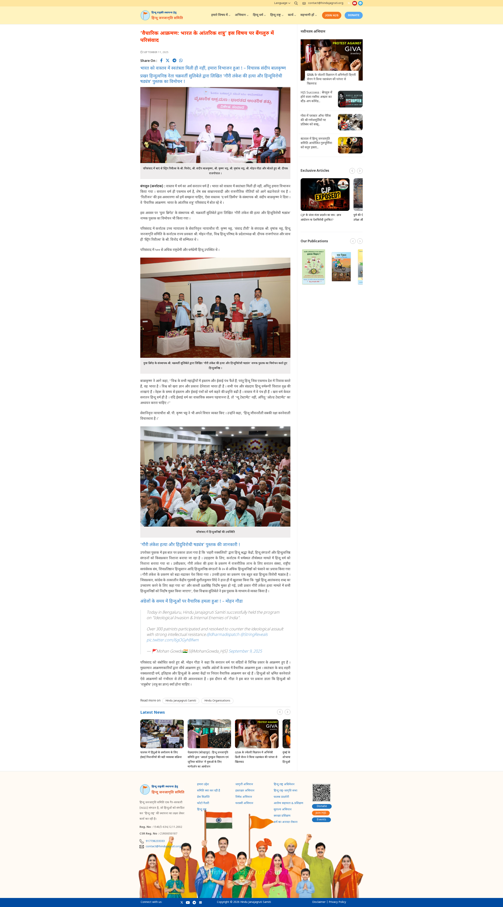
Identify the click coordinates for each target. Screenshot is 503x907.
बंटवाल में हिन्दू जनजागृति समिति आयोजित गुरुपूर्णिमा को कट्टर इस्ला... (316, 143)
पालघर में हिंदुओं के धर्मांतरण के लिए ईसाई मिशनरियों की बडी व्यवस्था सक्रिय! (161, 755)
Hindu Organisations (217, 701)
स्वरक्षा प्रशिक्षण (282, 816)
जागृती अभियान (244, 784)
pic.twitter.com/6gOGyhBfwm (173, 640)
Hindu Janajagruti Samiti (180, 701)
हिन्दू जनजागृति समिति (167, 18)
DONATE (353, 15)
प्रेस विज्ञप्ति (203, 797)
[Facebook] (161, 61)
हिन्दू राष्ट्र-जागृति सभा (285, 791)
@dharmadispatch (223, 634)
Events (321, 820)
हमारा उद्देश (203, 784)
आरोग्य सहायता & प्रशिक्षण (288, 803)
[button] (287, 712)
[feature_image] (162, 734)
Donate (322, 806)
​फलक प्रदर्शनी (281, 797)
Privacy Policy (337, 902)
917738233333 (155, 841)
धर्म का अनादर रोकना (285, 822)
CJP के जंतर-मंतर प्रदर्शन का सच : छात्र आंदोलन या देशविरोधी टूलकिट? (321, 217)
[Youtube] (354, 3)
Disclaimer (319, 902)
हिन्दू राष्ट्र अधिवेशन (284, 784)
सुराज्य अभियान (283, 810)
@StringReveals (254, 634)
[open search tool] (296, 3)
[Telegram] (360, 3)
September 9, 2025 (245, 651)
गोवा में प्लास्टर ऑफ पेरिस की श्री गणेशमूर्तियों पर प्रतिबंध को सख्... (316, 120)
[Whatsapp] (181, 61)
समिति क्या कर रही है (208, 791)
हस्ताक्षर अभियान (244, 791)
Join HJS (331, 15)
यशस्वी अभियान (244, 803)
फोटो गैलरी (203, 803)
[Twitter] (349, 3)
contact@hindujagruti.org (325, 3)
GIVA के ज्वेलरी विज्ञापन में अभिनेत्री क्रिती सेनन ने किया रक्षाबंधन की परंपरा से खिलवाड (256, 757)
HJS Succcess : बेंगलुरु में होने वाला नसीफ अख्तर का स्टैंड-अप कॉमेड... (316, 97)
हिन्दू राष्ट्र (202, 810)
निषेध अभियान (243, 797)
